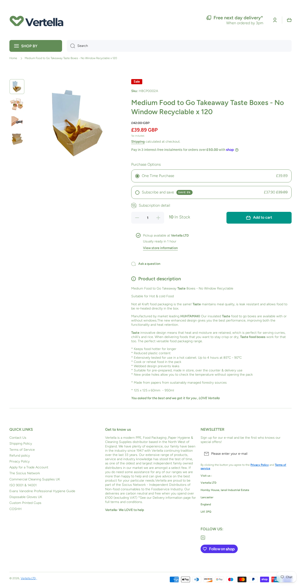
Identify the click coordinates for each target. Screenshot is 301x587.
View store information (160, 248)
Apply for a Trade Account (28, 467)
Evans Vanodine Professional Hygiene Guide (42, 491)
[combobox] (179, 46)
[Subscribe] (286, 454)
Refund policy (19, 456)
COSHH (15, 509)
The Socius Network (24, 473)
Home (13, 58)
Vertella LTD (28, 578)
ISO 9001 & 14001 (23, 485)
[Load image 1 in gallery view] (16, 86)
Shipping (138, 142)
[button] (289, 20)
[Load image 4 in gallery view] (16, 138)
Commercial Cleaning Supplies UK (34, 479)
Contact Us (17, 438)
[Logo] (36, 20)
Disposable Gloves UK (25, 497)
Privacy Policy (19, 461)
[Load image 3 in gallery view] (16, 121)
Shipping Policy (20, 444)
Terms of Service (22, 450)
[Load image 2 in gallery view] (16, 104)
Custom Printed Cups (25, 503)
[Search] (71, 46)
